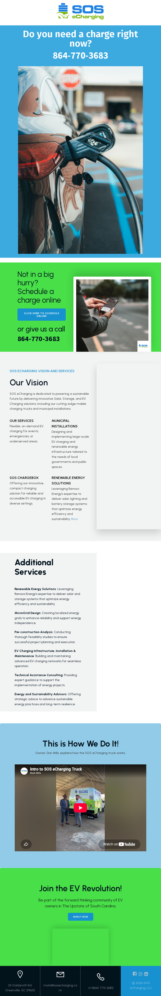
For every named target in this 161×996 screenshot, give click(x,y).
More (74, 519)
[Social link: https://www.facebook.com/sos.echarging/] (135, 974)
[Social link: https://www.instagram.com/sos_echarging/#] (141, 974)
